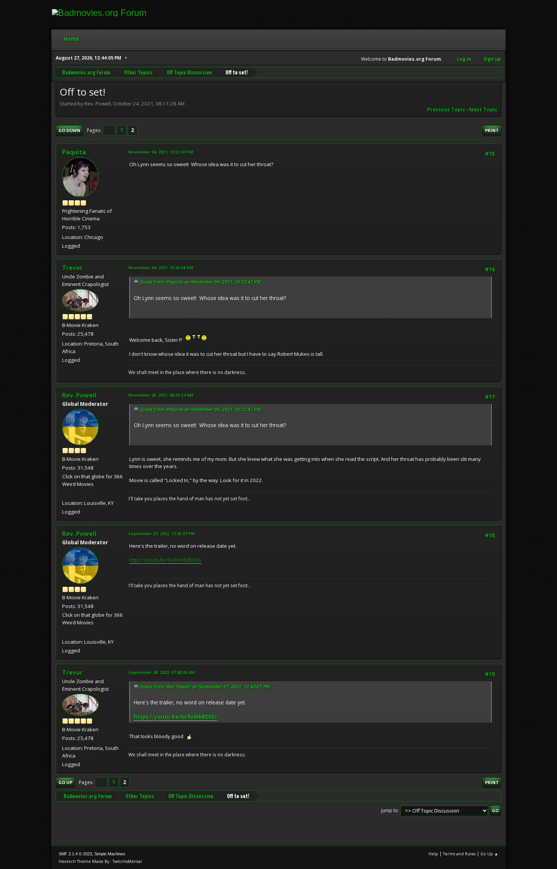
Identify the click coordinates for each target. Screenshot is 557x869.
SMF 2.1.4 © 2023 (75, 854)
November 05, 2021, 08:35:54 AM (160, 395)
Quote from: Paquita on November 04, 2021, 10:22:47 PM (200, 282)
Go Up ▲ (489, 853)
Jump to (389, 810)
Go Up (65, 782)
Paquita (74, 152)
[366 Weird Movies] (65, 493)
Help (433, 853)
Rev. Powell (79, 395)
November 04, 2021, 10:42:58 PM (160, 267)
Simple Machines (109, 854)
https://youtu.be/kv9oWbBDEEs (165, 559)
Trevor (72, 268)
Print (492, 130)
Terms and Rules (459, 853)
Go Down (69, 130)
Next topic (483, 109)
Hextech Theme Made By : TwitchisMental (100, 861)
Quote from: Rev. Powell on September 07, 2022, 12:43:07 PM (204, 687)
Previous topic (446, 109)
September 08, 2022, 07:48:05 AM (161, 672)
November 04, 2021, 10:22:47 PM (160, 152)
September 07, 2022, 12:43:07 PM (161, 533)
